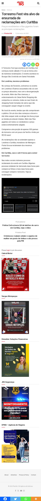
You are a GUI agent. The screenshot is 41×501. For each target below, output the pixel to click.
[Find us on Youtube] (21, 491)
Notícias (9, 10)
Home (3, 10)
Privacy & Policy (24, 475)
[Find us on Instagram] (24, 491)
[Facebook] (24, 64)
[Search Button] (38, 3)
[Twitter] (29, 64)
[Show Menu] (3, 3)
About (6, 475)
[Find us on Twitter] (18, 491)
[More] (37, 64)
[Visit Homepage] (20, 3)
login (8, 250)
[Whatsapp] (33, 64)
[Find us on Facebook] (15, 491)
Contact (33, 475)
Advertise (14, 475)
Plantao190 (8, 33)
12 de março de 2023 (22, 33)
